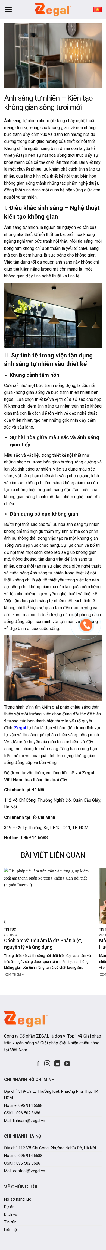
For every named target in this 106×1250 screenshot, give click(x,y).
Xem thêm (13, 974)
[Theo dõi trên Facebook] (38, 1063)
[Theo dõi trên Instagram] (47, 1063)
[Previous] (5, 921)
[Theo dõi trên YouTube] (67, 1063)
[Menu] (8, 9)
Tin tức (10, 929)
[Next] (101, 921)
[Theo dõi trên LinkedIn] (57, 1063)
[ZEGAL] (53, 9)
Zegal (20, 727)
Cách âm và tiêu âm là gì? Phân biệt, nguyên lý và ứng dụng (43, 944)
